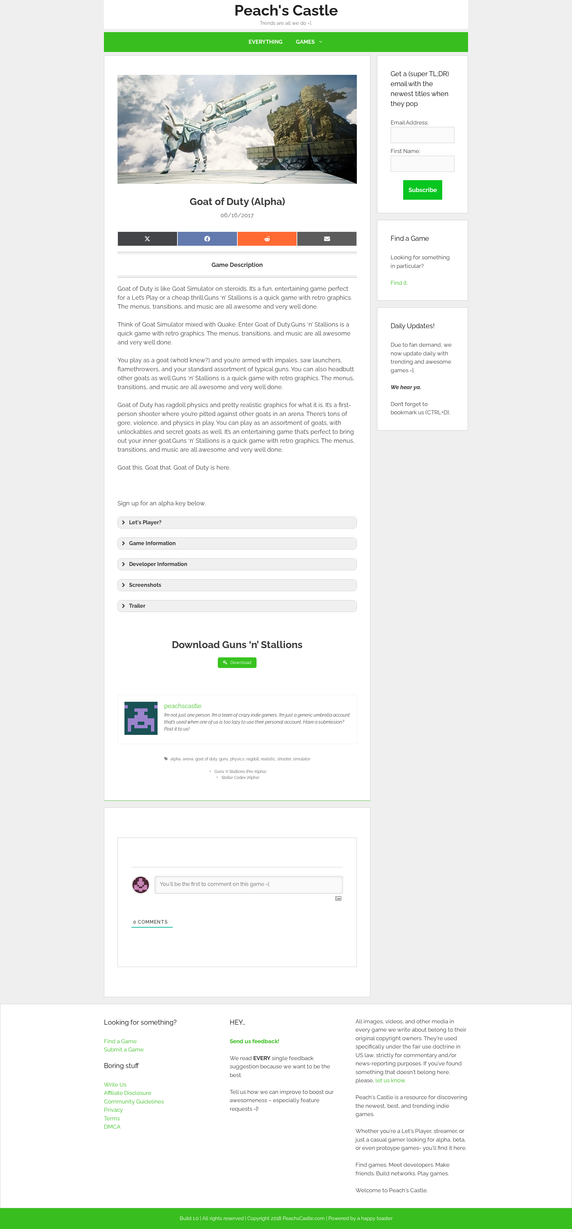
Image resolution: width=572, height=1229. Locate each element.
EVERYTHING (266, 42)
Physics (237, 759)
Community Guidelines (134, 1101)
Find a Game (120, 1041)
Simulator (301, 759)
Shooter (284, 759)
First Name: (405, 151)
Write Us (115, 1084)
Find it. (399, 283)
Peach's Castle (286, 10)
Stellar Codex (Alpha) (240, 777)
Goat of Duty (206, 759)
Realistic (268, 759)
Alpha (175, 759)
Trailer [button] (137, 606)
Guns (223, 759)
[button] (237, 522)
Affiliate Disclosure (127, 1093)
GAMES (305, 42)
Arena (188, 759)
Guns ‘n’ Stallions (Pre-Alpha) (240, 771)
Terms (112, 1118)
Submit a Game (124, 1049)
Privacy (113, 1109)
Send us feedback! (254, 1041)
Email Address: (409, 122)
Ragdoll (252, 759)
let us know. (390, 1080)
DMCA (112, 1126)
